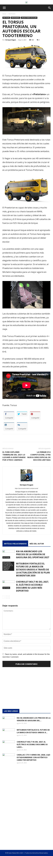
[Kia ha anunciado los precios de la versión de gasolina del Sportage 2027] (8, 554)
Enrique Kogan (10, 40)
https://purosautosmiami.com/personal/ (26, 488)
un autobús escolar (29, 18)
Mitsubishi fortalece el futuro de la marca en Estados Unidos (8, 566)
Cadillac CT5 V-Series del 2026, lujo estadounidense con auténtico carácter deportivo (33, 757)
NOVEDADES (15, 18)
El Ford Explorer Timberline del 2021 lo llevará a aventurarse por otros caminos (14, 456)
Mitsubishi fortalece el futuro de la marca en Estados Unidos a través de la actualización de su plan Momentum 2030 (33, 569)
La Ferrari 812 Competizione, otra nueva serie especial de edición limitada (39, 456)
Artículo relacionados (15, 543)
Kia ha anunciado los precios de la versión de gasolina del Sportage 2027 (32, 554)
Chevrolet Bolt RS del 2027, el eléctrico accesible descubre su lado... (32, 744)
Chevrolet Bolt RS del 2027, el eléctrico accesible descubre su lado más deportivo (32, 586)
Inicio (4, 14)
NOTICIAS (12, 14)
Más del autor (37, 543)
